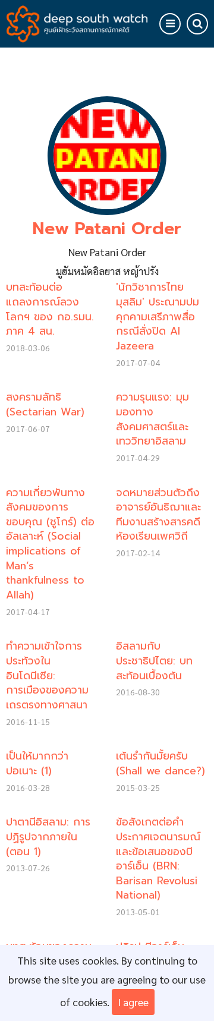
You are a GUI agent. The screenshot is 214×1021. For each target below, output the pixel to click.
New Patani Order (107, 228)
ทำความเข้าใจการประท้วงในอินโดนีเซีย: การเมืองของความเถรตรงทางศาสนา (47, 675)
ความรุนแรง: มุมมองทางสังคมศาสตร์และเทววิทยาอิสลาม (152, 419)
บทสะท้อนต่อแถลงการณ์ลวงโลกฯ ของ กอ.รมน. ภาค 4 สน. (50, 309)
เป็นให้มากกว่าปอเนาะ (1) (37, 763)
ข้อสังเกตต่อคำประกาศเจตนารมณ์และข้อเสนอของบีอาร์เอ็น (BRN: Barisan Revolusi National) (158, 858)
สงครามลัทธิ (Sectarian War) (45, 404)
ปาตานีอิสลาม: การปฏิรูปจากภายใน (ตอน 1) (48, 836)
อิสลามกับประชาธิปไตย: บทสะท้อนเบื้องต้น (154, 660)
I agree (133, 1002)
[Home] (77, 22)
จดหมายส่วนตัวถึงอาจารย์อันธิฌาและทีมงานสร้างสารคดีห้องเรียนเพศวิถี (158, 514)
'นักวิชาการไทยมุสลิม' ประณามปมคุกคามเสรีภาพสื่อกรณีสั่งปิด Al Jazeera (157, 316)
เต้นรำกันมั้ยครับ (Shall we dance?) (160, 763)
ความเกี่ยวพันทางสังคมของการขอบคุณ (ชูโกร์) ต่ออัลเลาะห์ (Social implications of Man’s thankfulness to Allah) (50, 544)
